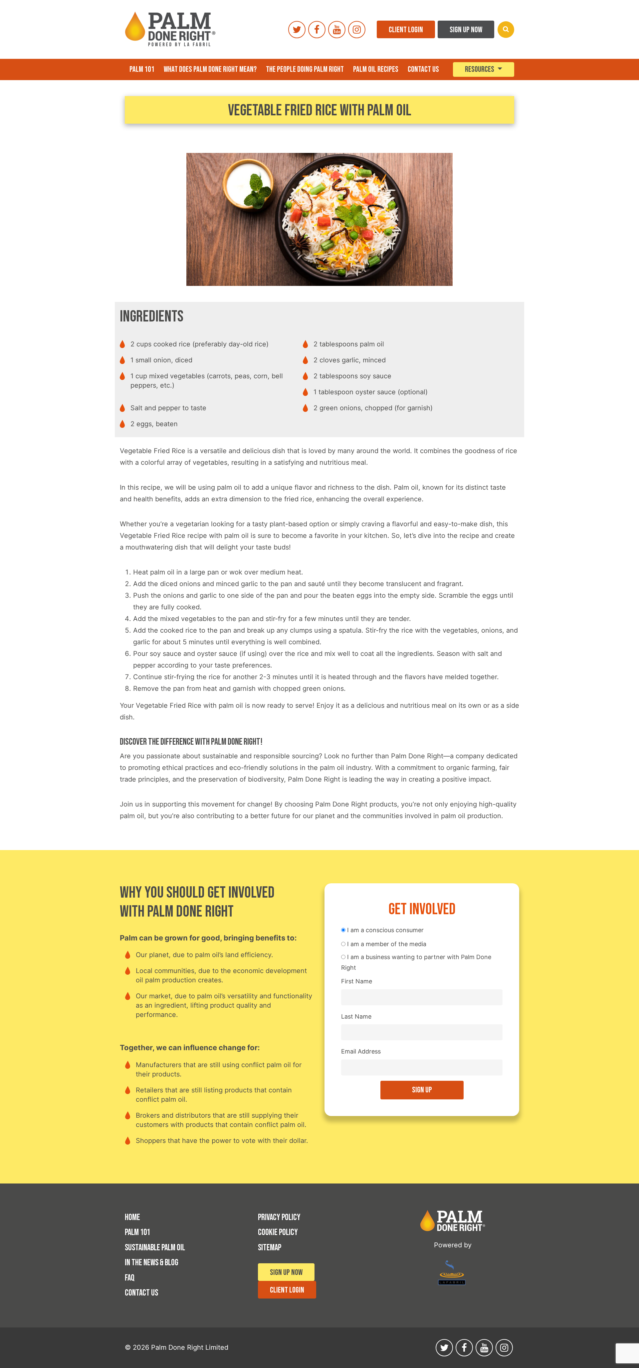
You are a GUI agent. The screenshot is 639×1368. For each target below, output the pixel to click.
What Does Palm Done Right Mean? (210, 69)
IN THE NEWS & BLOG (151, 1263)
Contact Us (423, 69)
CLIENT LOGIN (406, 30)
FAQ (129, 1278)
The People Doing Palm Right (305, 69)
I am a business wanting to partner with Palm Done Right (416, 962)
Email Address (361, 1051)
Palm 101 (141, 69)
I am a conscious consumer (384, 930)
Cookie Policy (278, 1232)
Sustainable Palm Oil (155, 1248)
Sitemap (269, 1248)
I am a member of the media (385, 943)
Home (132, 1217)
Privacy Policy (279, 1217)
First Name (356, 981)
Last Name (356, 1016)
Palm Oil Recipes (375, 69)
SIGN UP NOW (466, 30)
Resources (480, 69)
